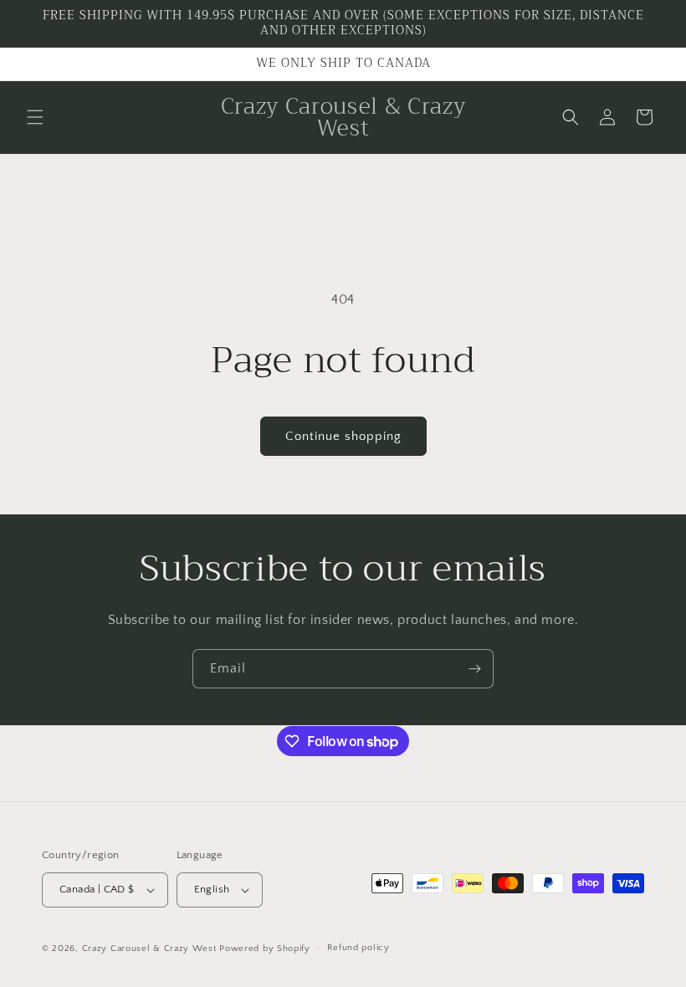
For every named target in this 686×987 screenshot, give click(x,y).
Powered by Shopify (264, 949)
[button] (35, 117)
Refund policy (358, 948)
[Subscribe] (474, 668)
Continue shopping (343, 436)
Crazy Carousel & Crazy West (149, 949)
